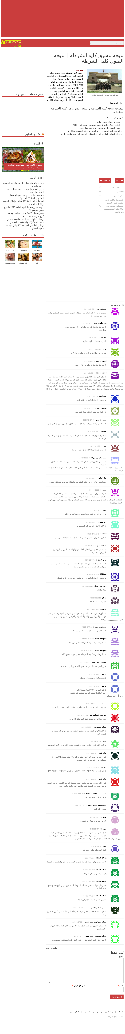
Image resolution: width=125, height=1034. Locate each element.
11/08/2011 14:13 (91, 779)
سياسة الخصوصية (88, 1011)
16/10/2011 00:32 (92, 703)
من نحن (100, 1011)
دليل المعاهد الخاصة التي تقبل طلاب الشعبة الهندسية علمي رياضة (90, 134)
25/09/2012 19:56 (95, 598)
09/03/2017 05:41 (89, 309)
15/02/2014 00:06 (93, 432)
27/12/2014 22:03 (94, 338)
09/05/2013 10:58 (91, 522)
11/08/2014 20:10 (92, 396)
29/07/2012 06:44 (93, 610)
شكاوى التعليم (33, 134)
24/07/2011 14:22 (89, 870)
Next (118, 180)
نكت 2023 (37, 250)
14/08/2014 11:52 (88, 373)
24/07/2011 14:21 (89, 882)
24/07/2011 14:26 (89, 858)
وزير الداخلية (119, 212)
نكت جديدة (10, 250)
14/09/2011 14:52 (96, 741)
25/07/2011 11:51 (96, 829)
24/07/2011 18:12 (96, 846)
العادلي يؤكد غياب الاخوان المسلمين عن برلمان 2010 (96, 124)
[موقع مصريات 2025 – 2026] (11, 48)
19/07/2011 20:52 (78, 922)
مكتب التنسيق (119, 196)
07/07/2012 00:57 (88, 651)
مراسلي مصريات (74, 1011)
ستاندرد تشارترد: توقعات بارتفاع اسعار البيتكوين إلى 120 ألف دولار (26, 197)
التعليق (121, 956)
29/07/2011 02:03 (81, 805)
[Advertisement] (63, 20)
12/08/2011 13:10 (94, 767)
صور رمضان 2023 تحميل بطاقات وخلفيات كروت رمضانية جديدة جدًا (24, 215)
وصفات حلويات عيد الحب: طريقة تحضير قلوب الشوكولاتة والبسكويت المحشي (26, 221)
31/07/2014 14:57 (90, 408)
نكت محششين (10, 263)
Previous (106, 180)
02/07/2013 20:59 (96, 510)
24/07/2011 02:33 (78, 908)
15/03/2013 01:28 (93, 534)
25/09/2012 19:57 (87, 586)
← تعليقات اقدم (53, 947)
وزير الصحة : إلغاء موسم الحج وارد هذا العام (100, 128)
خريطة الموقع (109, 1011)
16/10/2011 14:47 (94, 686)
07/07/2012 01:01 (88, 639)
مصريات (106, 209)
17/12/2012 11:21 (93, 574)
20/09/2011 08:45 (87, 727)
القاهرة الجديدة (112, 203)
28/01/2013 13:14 (91, 560)
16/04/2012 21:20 (84, 662)
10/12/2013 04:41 (96, 446)
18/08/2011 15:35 (91, 753)
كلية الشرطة (114, 209)
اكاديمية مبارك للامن (117, 200)
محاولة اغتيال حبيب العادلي (108, 121)
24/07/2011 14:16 (89, 896)
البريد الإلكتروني (78, 986)
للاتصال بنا (120, 1011)
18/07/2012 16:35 (88, 627)
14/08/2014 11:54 (88, 361)
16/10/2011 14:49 (94, 674)
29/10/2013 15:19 (84, 458)
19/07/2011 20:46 (78, 936)
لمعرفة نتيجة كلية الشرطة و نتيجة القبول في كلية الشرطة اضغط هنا (87, 110)
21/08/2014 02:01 (95, 349)
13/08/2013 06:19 (95, 490)
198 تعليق (120, 191)
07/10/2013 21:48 (91, 478)
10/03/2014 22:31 (89, 420)
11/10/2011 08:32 (83, 715)
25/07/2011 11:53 (96, 817)
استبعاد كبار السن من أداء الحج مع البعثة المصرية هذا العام (93, 131)
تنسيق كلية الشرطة (117, 206)
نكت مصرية (23, 250)
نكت (36, 263)
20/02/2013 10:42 (90, 546)
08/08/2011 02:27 (79, 793)
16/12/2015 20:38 (87, 323)
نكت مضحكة (23, 263)
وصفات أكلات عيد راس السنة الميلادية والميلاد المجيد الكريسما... (25, 166)
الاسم (121, 986)
